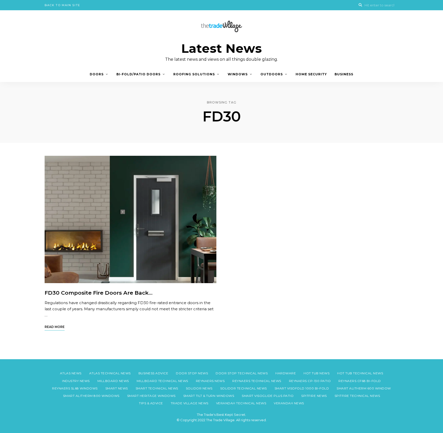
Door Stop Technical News (242, 373)
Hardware (285, 373)
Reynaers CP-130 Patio (310, 381)
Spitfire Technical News (357, 396)
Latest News (221, 48)
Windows (238, 74)
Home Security (311, 74)
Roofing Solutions (194, 74)
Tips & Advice (151, 403)
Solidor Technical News (243, 388)
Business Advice (153, 373)
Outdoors (271, 74)
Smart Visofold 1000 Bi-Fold (302, 388)
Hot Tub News (316, 373)
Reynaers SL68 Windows (75, 388)
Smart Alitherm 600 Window (364, 388)
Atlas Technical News (110, 373)
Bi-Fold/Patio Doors (138, 74)
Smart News (116, 388)
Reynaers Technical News (256, 381)
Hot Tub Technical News (360, 373)
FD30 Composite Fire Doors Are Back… (99, 293)
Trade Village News (189, 403)
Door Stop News (192, 373)
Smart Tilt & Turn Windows (208, 396)
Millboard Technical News (162, 381)
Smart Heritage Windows (151, 396)
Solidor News (199, 388)
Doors (97, 74)
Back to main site (62, 5)
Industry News (76, 381)
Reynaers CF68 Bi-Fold (359, 381)
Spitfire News (314, 396)
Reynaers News (210, 381)
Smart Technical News (157, 388)
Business (344, 74)
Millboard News (113, 381)
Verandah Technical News (241, 403)
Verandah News (289, 403)
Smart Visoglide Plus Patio (268, 396)
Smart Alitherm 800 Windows (91, 396)
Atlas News (71, 373)
